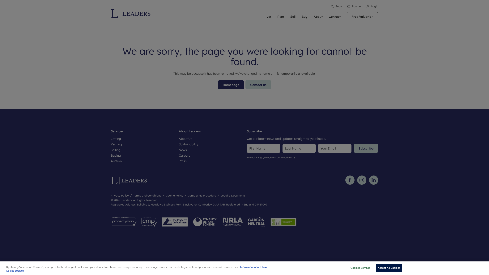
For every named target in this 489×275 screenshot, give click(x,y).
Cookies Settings (360, 267)
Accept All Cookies (389, 267)
